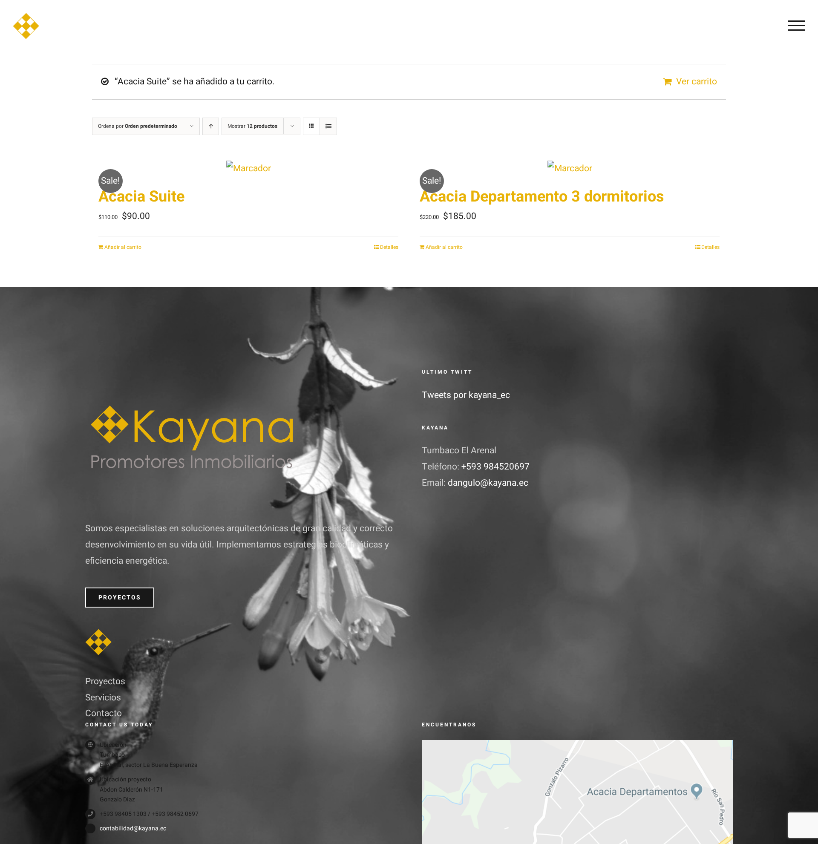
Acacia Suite (141, 196)
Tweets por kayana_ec (466, 395)
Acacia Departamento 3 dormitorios (542, 196)
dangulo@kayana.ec (488, 483)
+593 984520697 (495, 466)
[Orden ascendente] (210, 126)
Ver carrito (696, 81)
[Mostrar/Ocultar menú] (796, 25)
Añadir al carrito (122, 247)
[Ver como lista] (328, 126)
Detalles (389, 247)
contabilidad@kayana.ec (133, 828)
